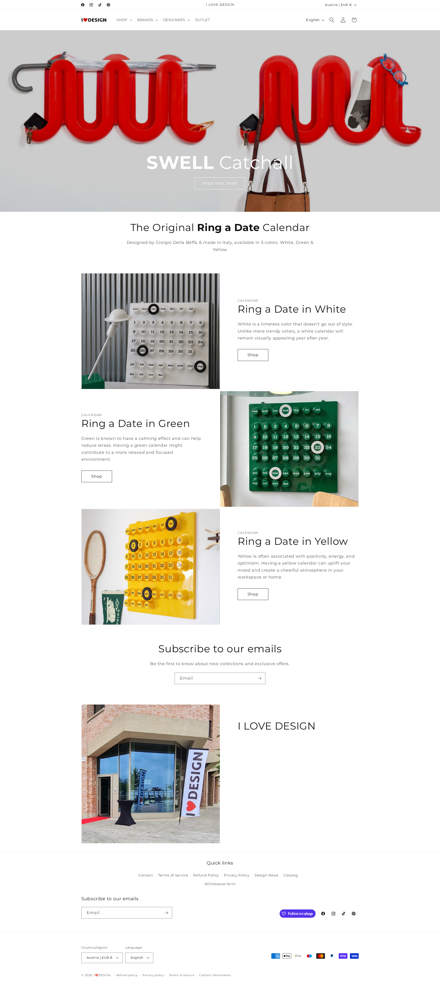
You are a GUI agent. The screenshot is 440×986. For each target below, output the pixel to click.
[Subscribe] (259, 678)
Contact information (215, 975)
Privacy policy (153, 975)
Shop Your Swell (220, 183)
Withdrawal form (220, 884)
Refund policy (127, 975)
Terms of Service (173, 875)
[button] (123, 20)
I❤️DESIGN (102, 975)
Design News (266, 875)
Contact (145, 875)
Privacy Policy (236, 875)
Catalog (290, 875)
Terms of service (181, 975)
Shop (253, 355)
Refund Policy (206, 875)
